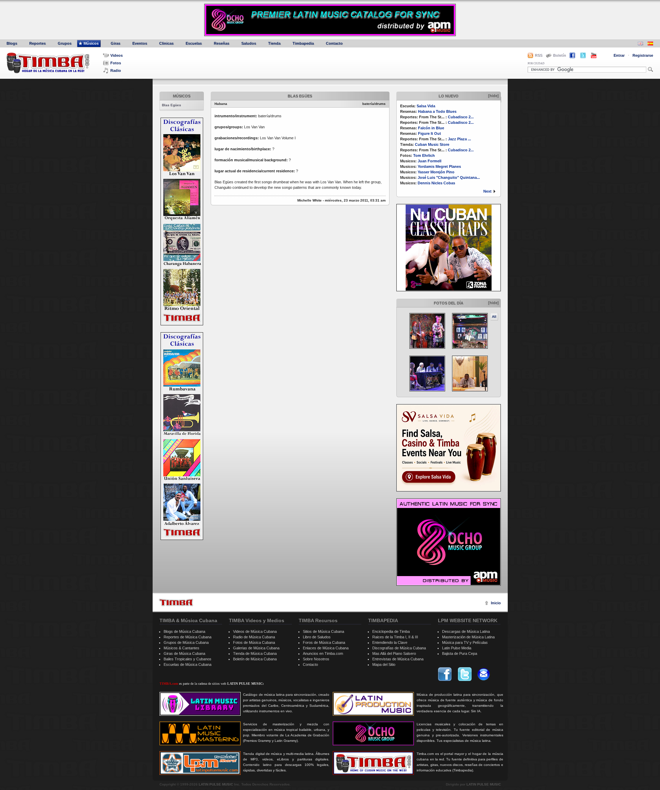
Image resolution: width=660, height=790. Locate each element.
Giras (115, 43)
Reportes (37, 43)
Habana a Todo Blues (437, 111)
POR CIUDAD (536, 63)
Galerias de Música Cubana (256, 648)
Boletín (559, 55)
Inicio (496, 603)
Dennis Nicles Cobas (436, 183)
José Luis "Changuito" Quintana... (449, 177)
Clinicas (166, 43)
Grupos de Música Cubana (186, 642)
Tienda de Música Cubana (255, 653)
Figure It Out (429, 133)
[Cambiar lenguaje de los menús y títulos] (650, 44)
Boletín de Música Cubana (255, 659)
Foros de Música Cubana (324, 642)
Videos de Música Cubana (255, 631)
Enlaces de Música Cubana (326, 648)
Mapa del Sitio (383, 664)
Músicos (91, 43)
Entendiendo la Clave (389, 642)
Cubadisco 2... (461, 117)
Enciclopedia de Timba (391, 631)
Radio (115, 70)
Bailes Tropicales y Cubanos (187, 659)
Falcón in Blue (431, 128)
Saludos (248, 43)
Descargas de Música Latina (466, 631)
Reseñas (221, 43)
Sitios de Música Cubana (323, 631)
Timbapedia (303, 43)
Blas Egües (171, 105)
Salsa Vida (426, 106)
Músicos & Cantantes (181, 648)
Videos (116, 55)
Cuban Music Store (432, 144)
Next (487, 191)
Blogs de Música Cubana (184, 631)
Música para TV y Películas (465, 642)
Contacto (334, 43)
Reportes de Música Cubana (187, 637)
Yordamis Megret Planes (439, 166)
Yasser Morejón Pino (436, 172)
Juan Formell (429, 161)
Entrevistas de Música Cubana (398, 659)
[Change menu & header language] (640, 44)
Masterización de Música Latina (468, 637)
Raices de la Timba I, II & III (395, 637)
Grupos (65, 43)
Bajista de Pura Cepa (459, 653)
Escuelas (194, 43)
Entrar (619, 55)
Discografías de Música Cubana (399, 648)
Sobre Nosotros (316, 659)
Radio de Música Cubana (254, 637)
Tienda (274, 43)
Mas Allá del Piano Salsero (394, 653)
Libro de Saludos (317, 637)
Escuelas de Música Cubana (187, 664)
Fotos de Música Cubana (254, 642)
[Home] (176, 602)
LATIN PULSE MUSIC (216, 784)
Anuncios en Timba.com (323, 653)
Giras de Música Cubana (184, 653)
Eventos (139, 43)
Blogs (12, 43)
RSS (538, 55)
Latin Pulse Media (456, 648)
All (494, 316)
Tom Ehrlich (424, 155)
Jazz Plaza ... (459, 139)
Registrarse (642, 55)
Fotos (115, 63)
